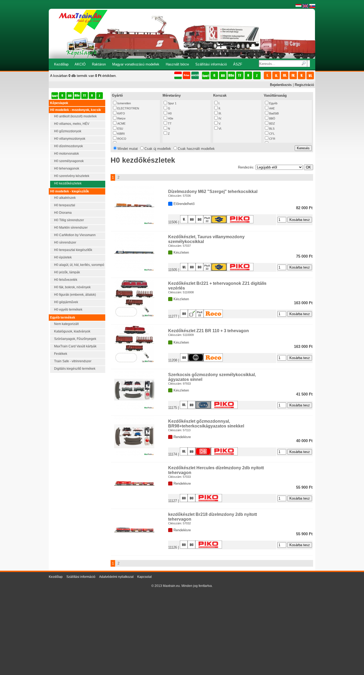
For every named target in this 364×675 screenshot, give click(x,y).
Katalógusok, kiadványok (72, 331)
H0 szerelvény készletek (71, 176)
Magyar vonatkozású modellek (135, 64)
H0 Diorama (63, 213)
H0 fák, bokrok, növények (72, 287)
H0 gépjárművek (66, 302)
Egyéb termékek (62, 317)
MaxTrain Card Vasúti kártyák (75, 346)
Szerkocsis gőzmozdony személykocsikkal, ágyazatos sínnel (212, 377)
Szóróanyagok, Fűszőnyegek (75, 339)
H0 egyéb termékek (68, 309)
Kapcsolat (144, 577)
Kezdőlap (61, 64)
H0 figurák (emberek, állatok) (75, 295)
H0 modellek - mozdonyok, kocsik (75, 110)
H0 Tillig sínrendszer (69, 220)
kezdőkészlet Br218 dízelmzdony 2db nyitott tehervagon (212, 516)
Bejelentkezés (281, 85)
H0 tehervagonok (66, 168)
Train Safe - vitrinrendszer (72, 361)
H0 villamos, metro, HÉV (71, 124)
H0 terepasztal (64, 205)
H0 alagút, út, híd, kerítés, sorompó (79, 265)
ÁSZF (237, 64)
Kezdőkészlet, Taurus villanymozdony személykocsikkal (206, 239)
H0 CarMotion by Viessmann (75, 235)
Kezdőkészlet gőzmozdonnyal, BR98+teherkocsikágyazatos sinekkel (206, 423)
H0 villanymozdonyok (69, 139)
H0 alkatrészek (65, 198)
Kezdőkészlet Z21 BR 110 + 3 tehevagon (208, 330)
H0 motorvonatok (66, 153)
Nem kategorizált (66, 324)
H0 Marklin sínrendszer (71, 227)
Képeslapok (59, 103)
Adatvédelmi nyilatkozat (116, 577)
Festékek (60, 354)
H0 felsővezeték (65, 280)
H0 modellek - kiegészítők (69, 191)
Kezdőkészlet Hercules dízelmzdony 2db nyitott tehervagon (216, 470)
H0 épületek (63, 257)
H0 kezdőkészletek (68, 183)
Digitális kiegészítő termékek (74, 369)
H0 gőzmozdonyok (67, 131)
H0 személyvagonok (69, 161)
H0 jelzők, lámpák (67, 272)
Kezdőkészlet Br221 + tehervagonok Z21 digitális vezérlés (217, 285)
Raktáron (99, 64)
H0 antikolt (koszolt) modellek (75, 116)
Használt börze (177, 64)
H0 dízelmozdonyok (68, 146)
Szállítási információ (211, 64)
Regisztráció (304, 85)
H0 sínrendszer (65, 242)
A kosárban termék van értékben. (83, 76)
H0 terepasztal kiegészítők (73, 250)
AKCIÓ (80, 64)
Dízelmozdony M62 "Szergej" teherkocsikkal (212, 191)
